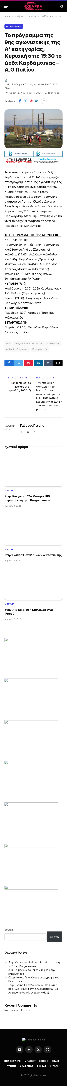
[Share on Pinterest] (31, 101)
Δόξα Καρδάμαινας (17, 349)
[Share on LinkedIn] (36, 101)
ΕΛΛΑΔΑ (41, 1066)
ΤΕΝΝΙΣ (11, 1066)
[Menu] (6, 6)
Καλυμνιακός (39, 349)
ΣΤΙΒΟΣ (43, 1061)
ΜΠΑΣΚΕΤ (30, 1061)
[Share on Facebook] (19, 101)
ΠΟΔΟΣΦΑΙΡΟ (12, 1061)
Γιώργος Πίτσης (24, 84)
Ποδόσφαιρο (13, 26)
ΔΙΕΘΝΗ (55, 1066)
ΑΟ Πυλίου (52, 343)
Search (8, 929)
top (8, 343)
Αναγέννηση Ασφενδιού (28, 343)
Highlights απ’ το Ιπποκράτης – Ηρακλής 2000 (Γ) (20, 386)
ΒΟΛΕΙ (55, 1061)
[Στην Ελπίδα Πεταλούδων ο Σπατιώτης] (33, 528)
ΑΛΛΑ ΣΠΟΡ (27, 1066)
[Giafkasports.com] (33, 6)
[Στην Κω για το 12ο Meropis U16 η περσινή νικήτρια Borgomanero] (33, 469)
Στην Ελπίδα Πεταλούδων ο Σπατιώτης (33, 555)
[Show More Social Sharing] (44, 101)
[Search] (61, 6)
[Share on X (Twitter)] (25, 101)
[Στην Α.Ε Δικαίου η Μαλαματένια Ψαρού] (33, 583)
